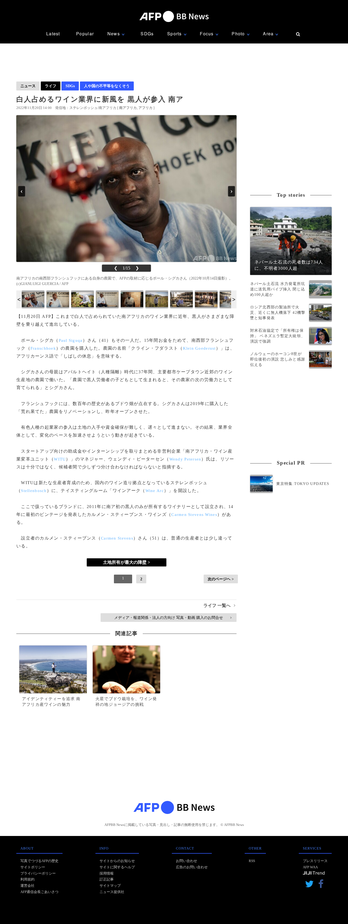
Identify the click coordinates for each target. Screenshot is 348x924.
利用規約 (27, 879)
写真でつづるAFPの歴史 (39, 861)
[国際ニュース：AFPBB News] (174, 16)
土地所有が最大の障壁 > (126, 562)
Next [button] (234, 299)
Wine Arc (154, 490)
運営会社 (27, 886)
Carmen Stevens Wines (194, 514)
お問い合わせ (186, 861)
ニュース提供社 (112, 892)
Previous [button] (19, 299)
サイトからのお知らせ (117, 861)
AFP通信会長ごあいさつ (39, 892)
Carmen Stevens (117, 538)
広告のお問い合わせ (192, 867)
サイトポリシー (32, 867)
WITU (60, 459)
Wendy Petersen (185, 459)
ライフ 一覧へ (219, 605)
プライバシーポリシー (38, 873)
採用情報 (107, 873)
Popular (85, 33)
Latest (53, 33)
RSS (252, 861)
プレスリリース (315, 861)
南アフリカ (128, 108)
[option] (33, 299)
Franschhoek (43, 348)
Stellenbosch (33, 490)
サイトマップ (110, 886)
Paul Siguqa (71, 340)
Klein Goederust (199, 348)
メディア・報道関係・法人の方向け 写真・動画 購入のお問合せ (172, 617)
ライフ (50, 86)
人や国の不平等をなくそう (107, 86)
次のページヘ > (221, 579)
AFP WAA (310, 867)
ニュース (28, 86)
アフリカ (145, 108)
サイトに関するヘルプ (117, 867)
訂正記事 (107, 879)
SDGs (147, 33)
